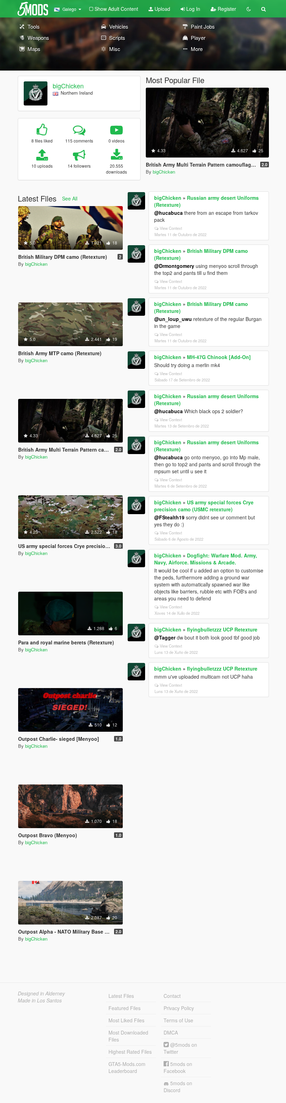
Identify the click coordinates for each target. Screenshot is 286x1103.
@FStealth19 (169, 517)
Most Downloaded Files (128, 1036)
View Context (171, 228)
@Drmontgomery (174, 265)
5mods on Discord (178, 1087)
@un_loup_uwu (173, 318)
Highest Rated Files (130, 1051)
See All (69, 198)
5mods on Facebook (178, 1067)
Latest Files (121, 995)
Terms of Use (178, 1020)
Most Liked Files (126, 1020)
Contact (172, 995)
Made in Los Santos (40, 1000)
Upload (161, 8)
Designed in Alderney (41, 993)
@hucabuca (168, 212)
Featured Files (124, 1008)
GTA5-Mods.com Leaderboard (126, 1067)
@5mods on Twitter (180, 1048)
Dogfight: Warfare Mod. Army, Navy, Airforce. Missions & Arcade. (205, 559)
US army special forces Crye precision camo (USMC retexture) (204, 506)
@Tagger (164, 637)
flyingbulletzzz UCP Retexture (222, 629)
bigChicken (68, 85)
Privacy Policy (179, 1008)
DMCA (171, 1032)
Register (226, 8)
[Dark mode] (248, 8)
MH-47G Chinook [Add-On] (219, 356)
